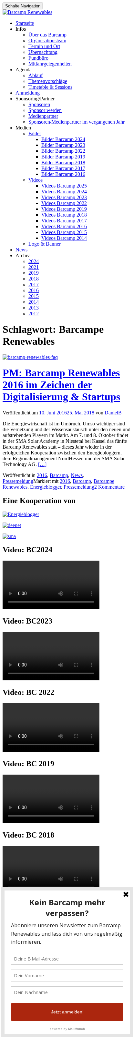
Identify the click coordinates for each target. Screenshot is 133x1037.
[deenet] (12, 525)
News (21, 249)
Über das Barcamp (47, 34)
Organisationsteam (47, 40)
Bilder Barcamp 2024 (63, 139)
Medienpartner (43, 116)
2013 (33, 307)
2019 (33, 273)
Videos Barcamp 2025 (64, 185)
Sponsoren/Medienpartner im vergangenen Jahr (76, 122)
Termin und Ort (44, 46)
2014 (33, 302)
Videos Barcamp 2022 (64, 203)
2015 (33, 296)
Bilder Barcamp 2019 (63, 156)
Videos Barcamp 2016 (64, 226)
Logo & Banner (44, 244)
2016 (33, 290)
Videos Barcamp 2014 (64, 238)
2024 (33, 261)
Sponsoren (39, 104)
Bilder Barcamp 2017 (63, 168)
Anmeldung (27, 93)
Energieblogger (45, 487)
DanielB (113, 412)
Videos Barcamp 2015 (64, 232)
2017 (33, 284)
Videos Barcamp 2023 (64, 197)
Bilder (34, 133)
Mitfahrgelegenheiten (50, 63)
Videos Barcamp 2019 (64, 209)
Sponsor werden (45, 110)
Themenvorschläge (47, 81)
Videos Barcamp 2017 (64, 220)
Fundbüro (38, 58)
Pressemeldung (18, 481)
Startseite (24, 23)
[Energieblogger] (21, 514)
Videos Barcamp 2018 (64, 215)
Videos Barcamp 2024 (64, 191)
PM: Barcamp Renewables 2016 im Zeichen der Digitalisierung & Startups (61, 384)
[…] (42, 464)
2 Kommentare (109, 487)
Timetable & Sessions (50, 87)
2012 (33, 313)
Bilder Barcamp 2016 (63, 174)
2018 (33, 278)
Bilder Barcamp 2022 (63, 151)
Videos (35, 180)
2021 (33, 267)
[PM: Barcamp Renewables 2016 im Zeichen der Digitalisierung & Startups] (30, 357)
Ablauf (35, 75)
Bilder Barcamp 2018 (63, 162)
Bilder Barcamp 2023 (63, 145)
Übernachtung (42, 52)
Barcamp (59, 475)
